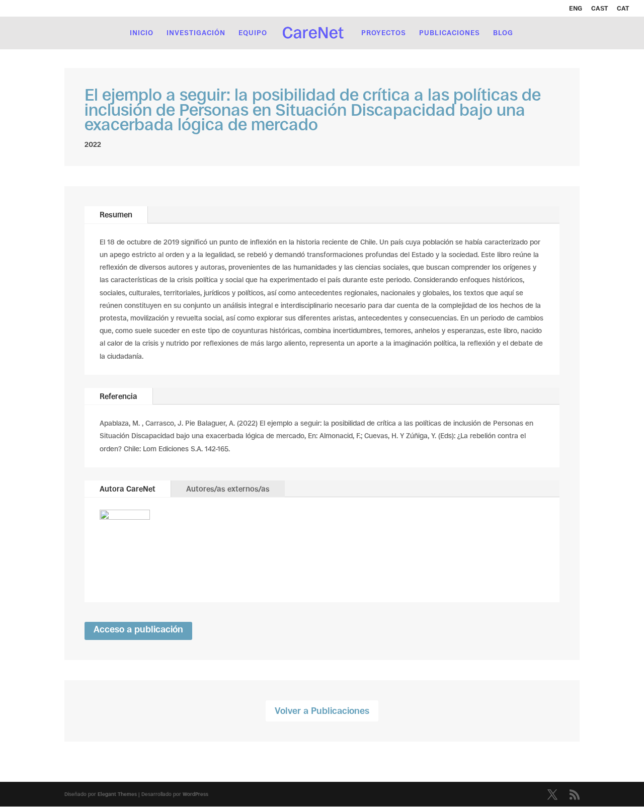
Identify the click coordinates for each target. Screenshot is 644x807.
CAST (599, 8)
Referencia (118, 396)
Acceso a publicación (138, 629)
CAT (623, 8)
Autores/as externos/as (228, 489)
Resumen (116, 214)
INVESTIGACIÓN (196, 33)
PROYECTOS (383, 33)
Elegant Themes (117, 794)
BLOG (503, 33)
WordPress (195, 794)
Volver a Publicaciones (322, 711)
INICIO (141, 33)
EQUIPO (252, 33)
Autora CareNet (127, 489)
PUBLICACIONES (449, 33)
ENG (575, 8)
